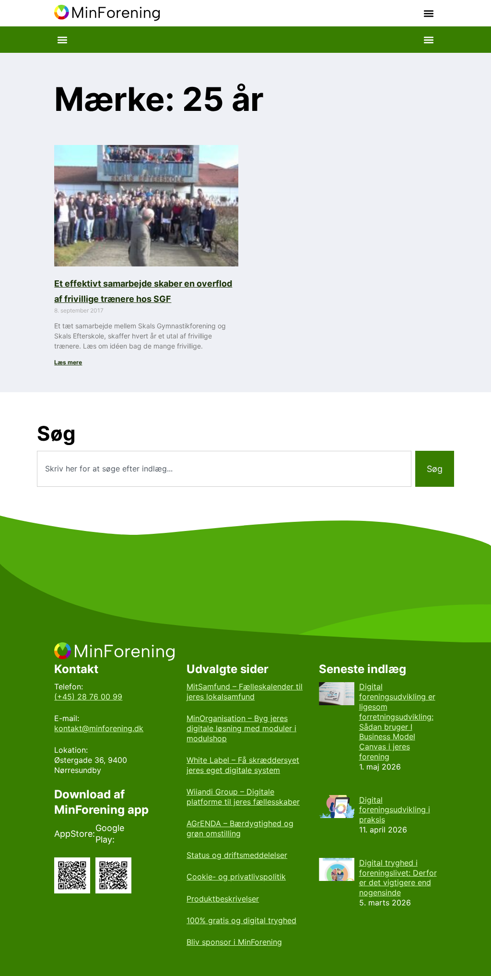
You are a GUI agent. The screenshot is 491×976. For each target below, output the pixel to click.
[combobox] (224, 469)
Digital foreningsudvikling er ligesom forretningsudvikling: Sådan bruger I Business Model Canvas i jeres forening (397, 721)
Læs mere (68, 362)
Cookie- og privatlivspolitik (236, 876)
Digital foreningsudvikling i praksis (394, 810)
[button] (429, 13)
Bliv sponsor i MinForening (234, 942)
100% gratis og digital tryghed (241, 920)
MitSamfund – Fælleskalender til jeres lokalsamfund (245, 691)
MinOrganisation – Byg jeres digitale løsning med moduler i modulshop (241, 728)
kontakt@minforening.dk (98, 728)
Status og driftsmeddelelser (237, 855)
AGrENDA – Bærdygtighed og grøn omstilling (240, 828)
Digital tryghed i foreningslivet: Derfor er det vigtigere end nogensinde (398, 877)
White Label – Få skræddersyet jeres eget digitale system (243, 765)
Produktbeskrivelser (223, 899)
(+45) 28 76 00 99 (88, 696)
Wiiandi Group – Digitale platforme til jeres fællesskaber (243, 797)
